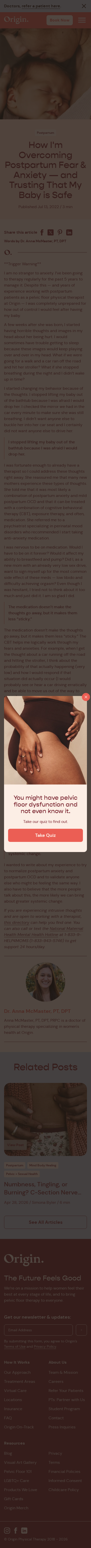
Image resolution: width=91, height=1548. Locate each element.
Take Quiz (45, 835)
